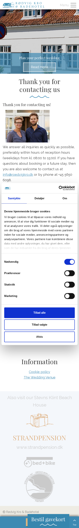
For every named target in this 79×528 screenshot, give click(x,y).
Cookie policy (39, 372)
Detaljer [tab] (40, 198)
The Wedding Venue (39, 377)
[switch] (69, 273)
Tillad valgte (39, 324)
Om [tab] (64, 198)
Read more (39, 67)
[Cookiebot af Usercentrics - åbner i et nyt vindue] (59, 188)
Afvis (39, 336)
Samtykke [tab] (14, 198)
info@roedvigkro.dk (18, 174)
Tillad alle (39, 312)
